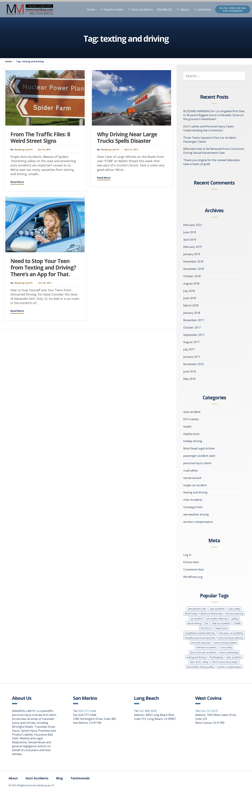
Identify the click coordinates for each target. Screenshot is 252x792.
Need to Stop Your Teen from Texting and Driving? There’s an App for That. (43, 267)
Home (91, 9)
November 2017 (193, 320)
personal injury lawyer (225, 642)
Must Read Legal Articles (199, 448)
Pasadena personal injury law (200, 637)
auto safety (234, 608)
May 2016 (189, 379)
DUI (206, 623)
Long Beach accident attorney (200, 632)
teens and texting (229, 652)
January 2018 (191, 313)
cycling (234, 618)
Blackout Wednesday (211, 613)
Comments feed (193, 569)
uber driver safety (199, 661)
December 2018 (193, 261)
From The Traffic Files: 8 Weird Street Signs (40, 137)
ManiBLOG (164, 9)
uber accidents (234, 657)
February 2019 (192, 247)
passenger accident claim (199, 456)
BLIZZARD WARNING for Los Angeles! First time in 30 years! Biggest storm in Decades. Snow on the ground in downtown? (213, 115)
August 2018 (191, 283)
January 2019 (191, 254)
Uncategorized (192, 507)
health (187, 426)
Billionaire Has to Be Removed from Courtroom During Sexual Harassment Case (213, 151)
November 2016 (193, 364)
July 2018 (189, 291)
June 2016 (189, 371)
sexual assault (192, 478)
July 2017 (189, 349)
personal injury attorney (231, 637)
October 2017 (192, 327)
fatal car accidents (221, 623)
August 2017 (191, 342)
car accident (196, 618)
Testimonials (80, 778)
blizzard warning (234, 613)
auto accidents (217, 608)
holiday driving (192, 441)
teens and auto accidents (203, 652)
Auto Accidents (142, 9)
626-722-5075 (209, 711)
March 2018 (190, 305)
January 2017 (191, 357)
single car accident (195, 485)
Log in (187, 555)
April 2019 (189, 239)
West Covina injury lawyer (225, 661)
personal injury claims (197, 463)
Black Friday (191, 613)
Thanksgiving (216, 657)
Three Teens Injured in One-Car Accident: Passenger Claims (209, 139)
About (184, 9)
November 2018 (193, 269)
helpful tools (191, 434)
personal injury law (201, 642)
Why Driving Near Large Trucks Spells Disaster (127, 137)
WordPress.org (193, 577)
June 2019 (189, 232)
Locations (204, 9)
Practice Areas (113, 9)
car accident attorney (216, 618)
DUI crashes (191, 419)
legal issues (221, 628)
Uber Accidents (192, 500)
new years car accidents (231, 632)
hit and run (206, 628)
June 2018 (189, 298)
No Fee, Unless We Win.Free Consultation (232, 9)
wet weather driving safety (200, 666)
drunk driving (194, 623)
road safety (190, 470)
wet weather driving (196, 514)
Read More (17, 182)
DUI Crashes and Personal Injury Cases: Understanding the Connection (208, 128)
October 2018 (192, 276)
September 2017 (193, 335)
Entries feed (191, 562)
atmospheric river (197, 608)
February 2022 (192, 225)
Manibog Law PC (23, 149)
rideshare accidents (206, 647)
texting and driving (195, 492)
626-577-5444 (87, 711)
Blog (59, 778)
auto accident (191, 412)
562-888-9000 (148, 711)
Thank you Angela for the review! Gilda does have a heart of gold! (211, 162)
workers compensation (198, 522)
